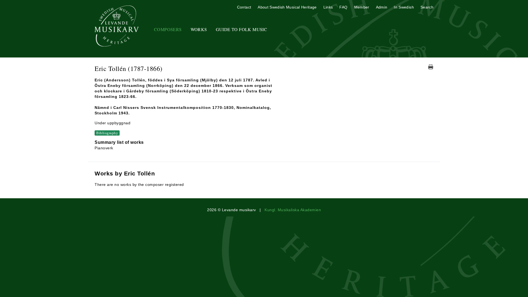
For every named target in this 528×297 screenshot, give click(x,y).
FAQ (343, 7)
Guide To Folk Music (241, 29)
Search (426, 7)
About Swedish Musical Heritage (287, 7)
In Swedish (404, 7)
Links (328, 7)
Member (361, 7)
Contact (244, 7)
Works (199, 29)
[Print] (430, 67)
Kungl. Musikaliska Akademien (293, 210)
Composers (168, 29)
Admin (381, 7)
